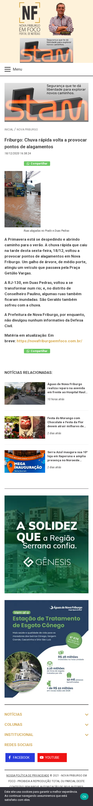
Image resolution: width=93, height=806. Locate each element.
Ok (84, 796)
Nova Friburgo (27, 129)
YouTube (52, 758)
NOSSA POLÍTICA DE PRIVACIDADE (27, 775)
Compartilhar (38, 163)
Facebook (21, 758)
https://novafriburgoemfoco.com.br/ (49, 341)
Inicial (9, 129)
